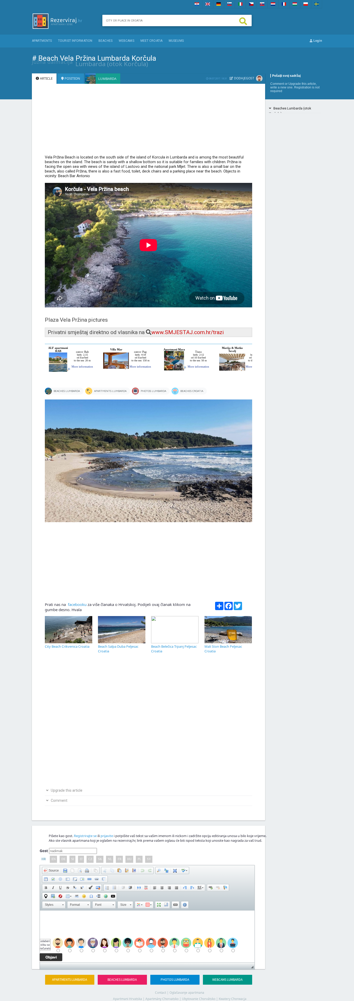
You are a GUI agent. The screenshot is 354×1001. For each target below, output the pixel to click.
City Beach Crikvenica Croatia (67, 646)
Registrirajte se (85, 835)
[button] (51, 870)
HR (43, 859)
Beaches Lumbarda (122, 979)
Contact (160, 992)
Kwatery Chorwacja (232, 999)
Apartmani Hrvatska (127, 999)
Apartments (42, 41)
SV (149, 859)
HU (129, 859)
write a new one (281, 87)
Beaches (105, 41)
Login (317, 40)
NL (110, 859)
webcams (126, 41)
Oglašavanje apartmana (186, 992)
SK (100, 859)
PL (139, 859)
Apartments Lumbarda (69, 979)
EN (54, 859)
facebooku (77, 604)
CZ (90, 859)
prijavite (107, 835)
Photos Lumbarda (175, 979)
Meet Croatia (151, 41)
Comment (277, 84)
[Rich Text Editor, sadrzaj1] (147, 936)
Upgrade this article (302, 84)
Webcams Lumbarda (227, 979)
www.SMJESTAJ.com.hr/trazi (187, 332)
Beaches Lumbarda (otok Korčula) (290, 109)
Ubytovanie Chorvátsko (198, 999)
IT (81, 859)
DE (63, 859)
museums (176, 41)
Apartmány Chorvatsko (162, 999)
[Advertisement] (148, 121)
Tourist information (75, 41)
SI (72, 859)
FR (120, 859)
